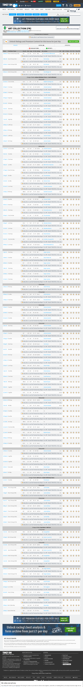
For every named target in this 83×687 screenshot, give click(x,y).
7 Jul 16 (5, 550)
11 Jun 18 (5, 432)
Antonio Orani (47, 181)
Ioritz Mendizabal (47, 312)
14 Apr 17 (5, 516)
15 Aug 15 (5, 587)
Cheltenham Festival (67, 657)
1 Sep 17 (5, 487)
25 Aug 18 (5, 416)
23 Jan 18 (5, 461)
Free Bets (77, 5)
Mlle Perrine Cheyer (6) (48, 164)
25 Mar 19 (5, 376)
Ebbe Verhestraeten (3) (48, 244)
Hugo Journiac (47, 252)
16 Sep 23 (5, 92)
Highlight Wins (35, 48)
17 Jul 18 (5, 421)
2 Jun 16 (5, 561)
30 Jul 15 (5, 592)
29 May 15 (5, 605)
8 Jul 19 (5, 349)
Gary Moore (42, 527)
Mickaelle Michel (47, 299)
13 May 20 (5, 299)
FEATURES (47, 9)
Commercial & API (48, 662)
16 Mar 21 (5, 263)
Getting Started (47, 655)
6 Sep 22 (5, 164)
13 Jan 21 (5, 279)
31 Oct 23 (5, 81)
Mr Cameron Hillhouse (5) (49, 53)
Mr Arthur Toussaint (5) (48, 239)
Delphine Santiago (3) (48, 81)
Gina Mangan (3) (47, 72)
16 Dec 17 (5, 467)
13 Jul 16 (5, 544)
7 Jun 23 (5, 119)
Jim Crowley (46, 592)
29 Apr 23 (5, 135)
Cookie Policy (5, 679)
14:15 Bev (44, 14)
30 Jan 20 (5, 318)
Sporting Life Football (67, 660)
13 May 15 (5, 610)
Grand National (66, 658)
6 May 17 (5, 506)
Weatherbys (27, 659)
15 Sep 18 (5, 411)
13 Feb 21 (5, 273)
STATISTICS (67, 9)
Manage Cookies (67, 664)
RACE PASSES (11, 9)
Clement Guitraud (47, 87)
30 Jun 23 (5, 114)
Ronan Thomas (47, 354)
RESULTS (27, 9)
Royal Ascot (65, 655)
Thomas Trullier (47, 159)
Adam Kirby (46, 544)
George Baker (47, 532)
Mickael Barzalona (48, 210)
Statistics (67, 45)
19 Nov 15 (5, 568)
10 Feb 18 (5, 456)
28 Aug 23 (5, 98)
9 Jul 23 (5, 108)
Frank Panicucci (47, 376)
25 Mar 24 (5, 53)
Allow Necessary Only (41, 684)
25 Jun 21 (5, 233)
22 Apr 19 (5, 365)
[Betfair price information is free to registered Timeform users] (63, 53)
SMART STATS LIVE (57, 9)
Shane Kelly (46, 605)
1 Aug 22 (5, 175)
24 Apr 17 (5, 511)
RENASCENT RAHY (20, 31)
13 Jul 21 (5, 228)
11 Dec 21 (5, 199)
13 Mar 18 (5, 451)
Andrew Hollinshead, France (41, 77)
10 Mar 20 (5, 307)
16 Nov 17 (5, 472)
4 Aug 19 (5, 344)
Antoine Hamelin (47, 307)
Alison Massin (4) (47, 257)
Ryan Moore (46, 600)
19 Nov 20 (5, 286)
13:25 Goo (12, 14)
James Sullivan (47, 493)
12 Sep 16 (5, 537)
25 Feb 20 (5, 312)
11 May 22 (5, 191)
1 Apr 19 (5, 371)
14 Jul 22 (5, 181)
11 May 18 (5, 443)
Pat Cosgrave (47, 587)
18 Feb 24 (5, 64)
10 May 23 (5, 130)
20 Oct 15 (5, 574)
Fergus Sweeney (47, 568)
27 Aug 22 (5, 170)
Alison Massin (47, 467)
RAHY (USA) (26, 31)
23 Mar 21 (5, 257)
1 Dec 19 (5, 325)
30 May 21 (5, 244)
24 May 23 (5, 124)
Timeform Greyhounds (49, 664)
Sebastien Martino (47, 223)
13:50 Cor (28, 14)
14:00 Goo (36, 14)
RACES (4, 9)
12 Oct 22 (5, 148)
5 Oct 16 (5, 532)
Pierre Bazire (46, 480)
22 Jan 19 (5, 392)
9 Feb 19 (5, 387)
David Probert (47, 581)
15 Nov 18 (5, 400)
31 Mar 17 (5, 522)
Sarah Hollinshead (24, 30)
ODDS (37, 9)
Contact (46, 657)
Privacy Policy (16, 679)
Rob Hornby (46, 59)
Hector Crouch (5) (47, 537)
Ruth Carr (39, 477)
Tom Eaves (46, 344)
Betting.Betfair (66, 662)
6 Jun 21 (5, 239)
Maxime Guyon (47, 170)
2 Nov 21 (5, 210)
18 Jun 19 (5, 354)
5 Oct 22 (5, 154)
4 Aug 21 (5, 223)
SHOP (41, 9)
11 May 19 (5, 360)
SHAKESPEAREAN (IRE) (11, 31)
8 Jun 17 (5, 500)
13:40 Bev (20, 14)
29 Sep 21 (5, 215)
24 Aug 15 (5, 581)
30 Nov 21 (5, 204)
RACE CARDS (19, 9)
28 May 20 (5, 294)
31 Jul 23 (5, 103)
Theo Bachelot (47, 92)
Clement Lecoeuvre (48, 186)
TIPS (32, 9)
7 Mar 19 (5, 381)
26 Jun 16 (5, 555)
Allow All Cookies (53, 684)
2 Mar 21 (5, 268)
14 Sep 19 (5, 333)
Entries (41, 45)
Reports (50, 48)
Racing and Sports (28, 656)
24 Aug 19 (5, 338)
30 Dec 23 (5, 72)
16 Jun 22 (5, 186)
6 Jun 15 (5, 600)
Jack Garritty (46, 487)
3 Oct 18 (5, 405)
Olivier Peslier (47, 365)
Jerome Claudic (47, 103)
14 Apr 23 (5, 141)
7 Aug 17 (5, 493)
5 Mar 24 (5, 59)
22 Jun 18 (5, 427)
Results (16, 45)
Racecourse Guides (48, 658)
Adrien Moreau (47, 286)
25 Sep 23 (5, 87)
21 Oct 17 (5, 480)
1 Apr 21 (5, 252)
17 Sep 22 (5, 159)
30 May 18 (5, 438)
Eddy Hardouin (47, 154)
